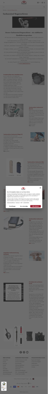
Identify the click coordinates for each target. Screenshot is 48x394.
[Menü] (6, 382)
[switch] (4, 389)
